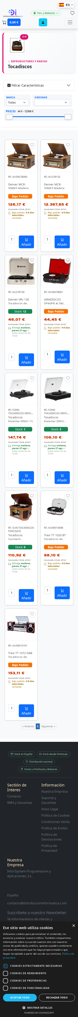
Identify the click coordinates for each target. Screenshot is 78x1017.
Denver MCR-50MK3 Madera (18, 186)
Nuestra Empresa (54, 791)
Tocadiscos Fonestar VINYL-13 (20, 419)
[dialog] (39, 969)
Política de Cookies (55, 815)
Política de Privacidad (49, 848)
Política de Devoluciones (51, 837)
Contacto (14, 796)
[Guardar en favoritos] (32, 145)
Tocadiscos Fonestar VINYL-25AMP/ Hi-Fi (54, 421)
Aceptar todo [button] (20, 997)
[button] (39, 1008)
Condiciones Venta (55, 822)
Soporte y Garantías (48, 800)
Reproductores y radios (28, 61)
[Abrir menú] (70, 22)
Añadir (26, 244)
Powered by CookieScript (39, 1012)
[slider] (9, 117)
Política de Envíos (54, 828)
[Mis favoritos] (72, 13)
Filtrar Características (28, 85)
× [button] (73, 925)
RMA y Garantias (19, 802)
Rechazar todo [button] (57, 997)
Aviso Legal (49, 809)
